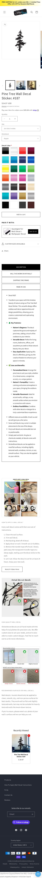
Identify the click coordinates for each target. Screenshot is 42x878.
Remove (29, 735)
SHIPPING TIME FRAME (21, 280)
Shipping (4, 106)
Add (33, 231)
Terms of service (34, 864)
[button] (4, 12)
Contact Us (8, 795)
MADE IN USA (21, 287)
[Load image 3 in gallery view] (31, 85)
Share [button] (6, 251)
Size (3, 124)
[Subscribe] (32, 814)
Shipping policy (15, 867)
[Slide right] (39, 85)
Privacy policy (23, 864)
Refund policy (13, 864)
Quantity (4, 114)
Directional (5, 134)
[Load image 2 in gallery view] (21, 85)
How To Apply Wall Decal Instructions (18, 785)
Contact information (28, 867)
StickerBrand (16, 861)
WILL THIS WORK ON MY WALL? (21, 274)
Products (7, 780)
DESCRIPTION (21, 267)
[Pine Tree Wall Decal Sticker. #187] (21, 743)
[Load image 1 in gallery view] (10, 85)
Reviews (7, 800)
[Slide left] (2, 85)
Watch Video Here (12, 569)
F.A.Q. (6, 790)
